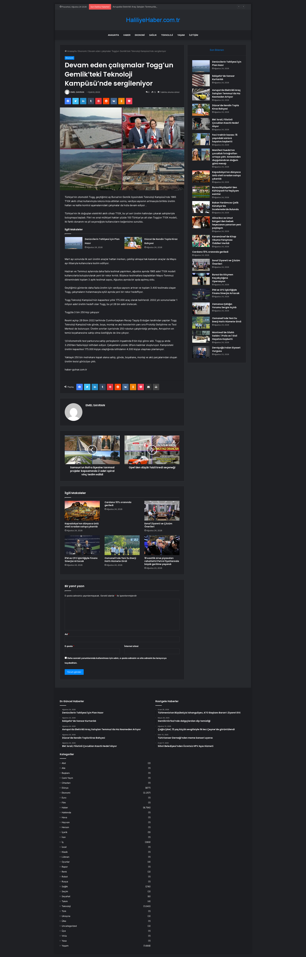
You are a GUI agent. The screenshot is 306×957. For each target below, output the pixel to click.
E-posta (69, 646)
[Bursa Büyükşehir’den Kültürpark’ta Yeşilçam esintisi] (201, 192)
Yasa (64, 940)
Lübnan (65, 857)
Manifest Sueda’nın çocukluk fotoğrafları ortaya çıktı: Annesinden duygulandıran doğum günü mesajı (226, 157)
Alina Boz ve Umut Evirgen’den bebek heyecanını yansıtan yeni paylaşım (226, 223)
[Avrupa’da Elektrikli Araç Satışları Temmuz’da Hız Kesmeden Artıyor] (201, 94)
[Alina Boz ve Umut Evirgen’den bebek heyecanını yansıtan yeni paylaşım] (201, 222)
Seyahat (66, 896)
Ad (67, 634)
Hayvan (66, 822)
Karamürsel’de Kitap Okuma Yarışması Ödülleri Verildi (224, 240)
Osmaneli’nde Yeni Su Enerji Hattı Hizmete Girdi (120, 559)
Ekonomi (140, 35)
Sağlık (153, 35)
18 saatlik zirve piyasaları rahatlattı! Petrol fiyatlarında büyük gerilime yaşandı (161, 561)
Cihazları (66, 783)
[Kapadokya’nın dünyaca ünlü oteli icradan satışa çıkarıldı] (82, 511)
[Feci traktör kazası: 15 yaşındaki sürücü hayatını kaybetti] (201, 139)
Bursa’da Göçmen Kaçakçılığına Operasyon (222, 278)
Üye (64, 931)
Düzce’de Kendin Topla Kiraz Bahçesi (225, 107)
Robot (65, 876)
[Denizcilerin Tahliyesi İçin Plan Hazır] (73, 243)
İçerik (64, 832)
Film (64, 802)
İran (64, 837)
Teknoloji (167, 35)
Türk (64, 911)
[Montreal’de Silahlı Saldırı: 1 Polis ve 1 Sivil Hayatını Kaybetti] (201, 337)
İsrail (64, 847)
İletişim (193, 35)
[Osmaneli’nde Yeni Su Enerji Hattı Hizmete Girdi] (122, 545)
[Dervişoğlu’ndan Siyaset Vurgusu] (201, 352)
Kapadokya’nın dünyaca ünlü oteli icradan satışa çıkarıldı (82, 525)
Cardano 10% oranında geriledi (118, 504)
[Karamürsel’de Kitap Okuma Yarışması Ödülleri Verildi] (201, 241)
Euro (64, 797)
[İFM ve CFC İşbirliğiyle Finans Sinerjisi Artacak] (82, 545)
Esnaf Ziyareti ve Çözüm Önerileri (158, 525)
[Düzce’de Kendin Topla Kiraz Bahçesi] (133, 243)
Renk (64, 871)
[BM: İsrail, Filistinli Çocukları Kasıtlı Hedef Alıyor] (201, 124)
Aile (63, 768)
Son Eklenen (217, 49)
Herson (65, 827)
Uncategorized (69, 926)
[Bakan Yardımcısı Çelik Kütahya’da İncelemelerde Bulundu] (201, 207)
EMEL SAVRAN (77, 92)
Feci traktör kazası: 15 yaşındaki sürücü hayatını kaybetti (224, 138)
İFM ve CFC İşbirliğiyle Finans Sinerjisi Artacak (81, 559)
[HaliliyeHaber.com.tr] (153, 20)
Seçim (65, 891)
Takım (65, 901)
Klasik (65, 852)
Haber (126, 35)
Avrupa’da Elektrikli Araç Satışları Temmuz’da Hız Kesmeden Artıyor (145, 6)
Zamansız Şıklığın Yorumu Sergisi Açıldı (224, 305)
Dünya (65, 788)
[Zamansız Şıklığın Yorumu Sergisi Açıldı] (201, 308)
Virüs (64, 936)
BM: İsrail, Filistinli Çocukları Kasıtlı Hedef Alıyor (225, 123)
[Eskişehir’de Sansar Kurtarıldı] (201, 80)
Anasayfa (113, 35)
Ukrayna (66, 916)
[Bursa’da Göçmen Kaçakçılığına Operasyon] (201, 279)
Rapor (65, 866)
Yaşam (181, 35)
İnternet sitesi (131, 646)
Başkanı (66, 773)
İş (62, 842)
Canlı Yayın (67, 778)
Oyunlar (66, 862)
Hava (64, 817)
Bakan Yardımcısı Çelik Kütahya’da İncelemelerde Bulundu (225, 206)
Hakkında (66, 812)
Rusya (65, 881)
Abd (64, 763)
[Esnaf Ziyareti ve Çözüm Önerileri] (161, 511)
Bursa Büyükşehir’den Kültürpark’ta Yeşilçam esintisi (225, 191)
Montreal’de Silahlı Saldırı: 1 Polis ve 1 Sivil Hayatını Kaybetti (224, 336)
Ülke (64, 921)
